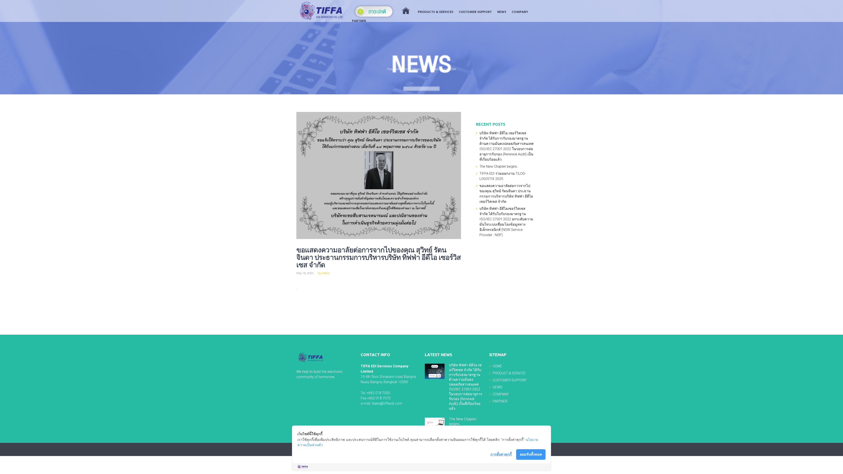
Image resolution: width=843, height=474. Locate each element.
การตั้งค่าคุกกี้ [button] (501, 454)
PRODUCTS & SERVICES (435, 12)
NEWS (501, 12)
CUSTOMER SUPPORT (475, 12)
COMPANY (520, 12)
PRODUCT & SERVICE (509, 373)
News (416, 69)
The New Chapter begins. (498, 166)
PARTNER (359, 21)
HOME (497, 366)
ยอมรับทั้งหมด (531, 454)
